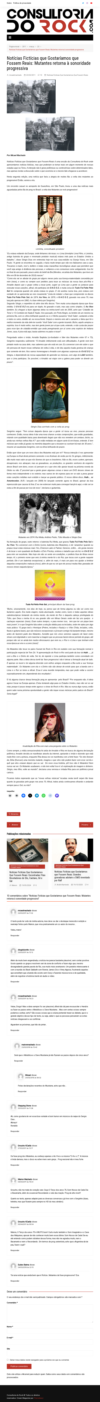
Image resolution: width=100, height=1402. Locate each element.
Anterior (15, 825)
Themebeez (38, 1398)
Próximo (85, 825)
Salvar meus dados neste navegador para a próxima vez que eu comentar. (39, 1360)
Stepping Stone (24, 1106)
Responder (15, 935)
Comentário (12, 1303)
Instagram (87, 3)
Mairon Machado (25, 1179)
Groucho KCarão (24, 1146)
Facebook (79, 4)
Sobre (9, 3)
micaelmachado (15, 75)
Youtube (91, 3)
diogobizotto (23, 950)
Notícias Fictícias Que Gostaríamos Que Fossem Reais (67, 75)
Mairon (14, 885)
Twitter (83, 3)
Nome (10, 1327)
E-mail (10, 1338)
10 (41, 75)
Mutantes (14, 814)
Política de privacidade (22, 3)
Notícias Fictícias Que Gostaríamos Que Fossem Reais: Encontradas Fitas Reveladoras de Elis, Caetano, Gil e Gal (27, 877)
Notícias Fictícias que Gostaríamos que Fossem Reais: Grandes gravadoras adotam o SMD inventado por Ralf (72, 876)
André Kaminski (63, 885)
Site (8, 1349)
